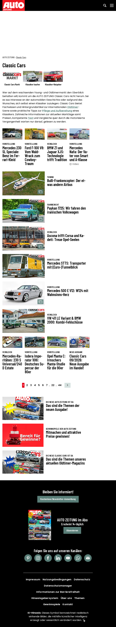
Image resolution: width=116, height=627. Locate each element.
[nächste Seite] (67, 385)
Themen (79, 598)
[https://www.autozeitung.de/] (13, 5)
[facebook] (48, 558)
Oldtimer (72, 107)
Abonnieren (72, 530)
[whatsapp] (78, 558)
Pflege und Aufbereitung (57, 110)
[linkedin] (58, 558)
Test (30, 118)
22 (52, 385)
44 (59, 385)
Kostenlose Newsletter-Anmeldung (58, 499)
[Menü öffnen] (112, 5)
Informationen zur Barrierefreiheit (58, 592)
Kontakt (68, 604)
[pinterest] (28, 558)
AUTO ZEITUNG (8, 57)
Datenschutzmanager (58, 585)
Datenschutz (82, 579)
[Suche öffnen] (104, 5)
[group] (45, 79)
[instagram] (38, 558)
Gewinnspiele (51, 604)
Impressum (33, 579)
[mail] (88, 558)
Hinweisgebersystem (44, 598)
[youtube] (68, 558)
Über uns (66, 598)
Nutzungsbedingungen (57, 579)
